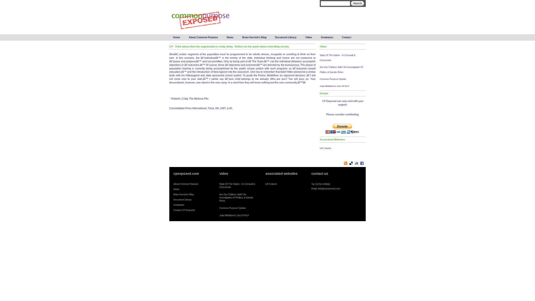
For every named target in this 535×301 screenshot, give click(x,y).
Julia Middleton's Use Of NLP (334, 86)
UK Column (325, 148)
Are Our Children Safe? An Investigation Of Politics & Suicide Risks (236, 197)
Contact (346, 37)
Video (308, 37)
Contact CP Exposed (184, 210)
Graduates (327, 37)
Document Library (286, 37)
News (230, 37)
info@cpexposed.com (329, 188)
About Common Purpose (203, 37)
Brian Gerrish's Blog (254, 37)
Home (176, 37)
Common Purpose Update (333, 79)
